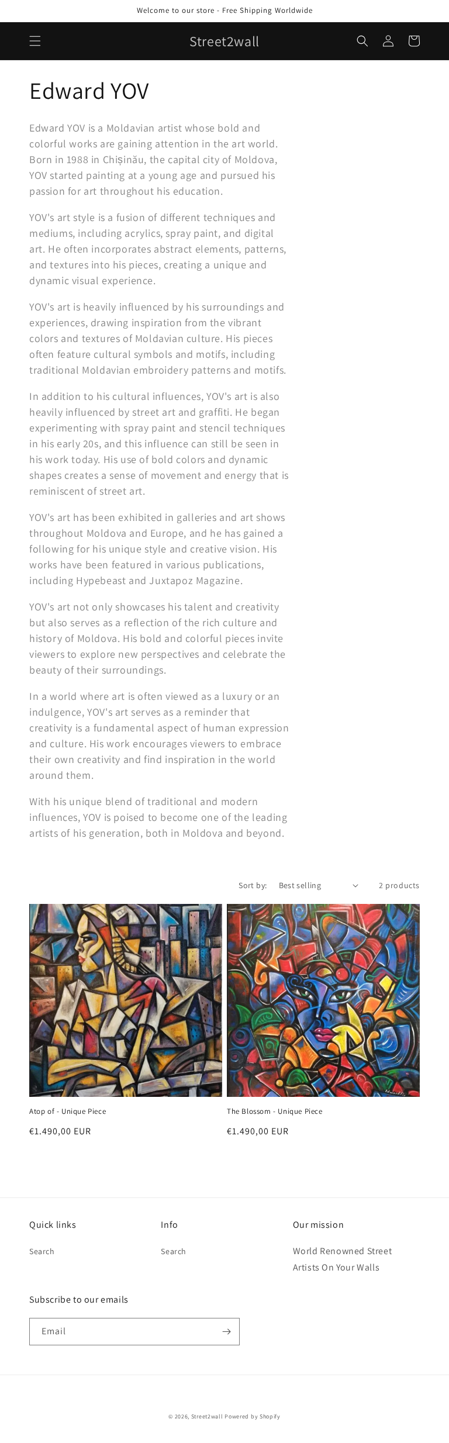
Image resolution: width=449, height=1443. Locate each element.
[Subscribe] (226, 1331)
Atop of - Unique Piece (67, 1111)
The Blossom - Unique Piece (275, 1111)
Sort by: (253, 885)
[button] (35, 41)
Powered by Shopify (252, 1416)
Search (42, 1251)
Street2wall (207, 1416)
